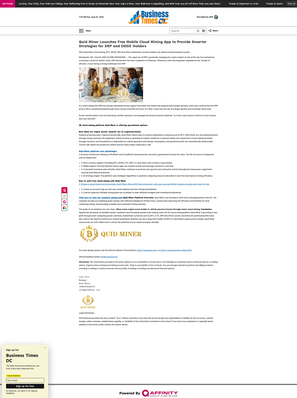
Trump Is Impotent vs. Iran (243, 3)
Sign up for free (25, 386)
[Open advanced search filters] (203, 30)
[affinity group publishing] (64, 202)
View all (291, 3)
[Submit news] (64, 190)
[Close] (45, 347)
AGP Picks (7, 4)
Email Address (13, 376)
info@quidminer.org (109, 257)
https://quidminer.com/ (147, 250)
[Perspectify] (64, 196)
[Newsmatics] (64, 208)
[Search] (198, 30)
